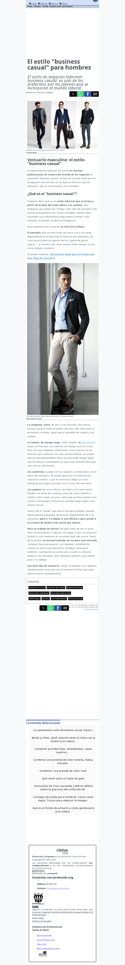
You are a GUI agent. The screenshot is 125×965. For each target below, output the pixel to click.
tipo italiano (88, 442)
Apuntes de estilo (37, 587)
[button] (73, 94)
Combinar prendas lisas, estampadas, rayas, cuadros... (64, 750)
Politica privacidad (41, 921)
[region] (62, 33)
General (45, 598)
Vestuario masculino (61, 593)
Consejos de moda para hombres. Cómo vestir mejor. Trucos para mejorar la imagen (63, 798)
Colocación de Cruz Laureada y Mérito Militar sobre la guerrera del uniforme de (63, 787)
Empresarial (34, 598)
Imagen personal (75, 587)
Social (34, 3)
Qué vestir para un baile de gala (63, 778)
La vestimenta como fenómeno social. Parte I (63, 730)
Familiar (43, 3)
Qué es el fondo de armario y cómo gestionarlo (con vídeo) (63, 809)
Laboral (54, 3)
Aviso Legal (38, 918)
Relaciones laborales (39, 593)
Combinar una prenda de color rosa (63, 770)
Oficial (64, 3)
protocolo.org (75, 598)
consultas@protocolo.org (58, 888)
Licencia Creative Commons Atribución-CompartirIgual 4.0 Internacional (62, 913)
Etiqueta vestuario (56, 587)
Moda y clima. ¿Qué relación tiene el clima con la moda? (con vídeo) (63, 739)
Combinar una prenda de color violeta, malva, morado (63, 761)
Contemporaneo (59, 598)
